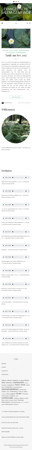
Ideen (25, 391)
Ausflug (21, 380)
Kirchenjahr (25, 394)
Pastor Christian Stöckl (11, 400)
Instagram (4, 394)
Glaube (4, 391)
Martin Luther (24, 398)
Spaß (3, 404)
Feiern (16, 50)
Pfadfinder (20, 400)
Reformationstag (15, 402)
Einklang (26, 382)
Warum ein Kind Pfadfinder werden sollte (13, 437)
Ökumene (16, 404)
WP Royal (20, 447)
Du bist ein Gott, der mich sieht (10, 422)
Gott (8, 391)
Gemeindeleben (24, 50)
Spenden (4, 363)
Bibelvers (9, 383)
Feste (23, 385)
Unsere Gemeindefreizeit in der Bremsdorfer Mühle (15, 417)
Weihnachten (9, 404)
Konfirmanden (21, 52)
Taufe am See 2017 (16, 55)
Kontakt (4, 367)
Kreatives (12, 396)
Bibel (3, 383)
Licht (17, 396)
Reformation (6, 402)
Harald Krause (8, 102)
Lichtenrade (7, 398)
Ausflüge (5, 50)
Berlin (26, 380)
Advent (4, 380)
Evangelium (10, 385)
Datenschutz (5, 374)
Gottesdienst (10, 52)
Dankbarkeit (18, 382)
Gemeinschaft (22, 389)
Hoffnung (20, 391)
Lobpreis (16, 398)
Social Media (26, 402)
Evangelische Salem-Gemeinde (16, 10)
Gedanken (9, 387)
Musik (3, 400)
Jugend (12, 394)
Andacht (15, 380)
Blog (11, 50)
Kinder (19, 394)
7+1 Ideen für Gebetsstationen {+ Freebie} (13, 411)
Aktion (9, 380)
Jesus (8, 394)
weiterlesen (16, 97)
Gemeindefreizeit (17, 387)
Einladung (4, 385)
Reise (22, 402)
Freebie (28, 385)
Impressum (5, 370)
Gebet (3, 387)
